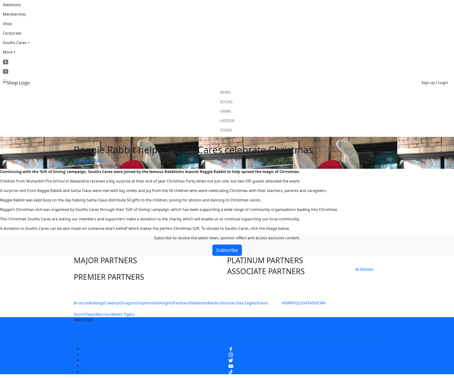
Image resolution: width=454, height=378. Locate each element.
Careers (193, 331)
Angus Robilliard (88, 160)
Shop (7, 23)
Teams (226, 130)
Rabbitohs (12, 4)
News (225, 92)
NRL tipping (299, 331)
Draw (225, 111)
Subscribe (227, 250)
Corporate (12, 33)
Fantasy (325, 331)
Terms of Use (134, 331)
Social (226, 101)
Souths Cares (14, 42)
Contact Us (233, 331)
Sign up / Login (434, 82)
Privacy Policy (166, 331)
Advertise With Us (266, 331)
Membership (14, 14)
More (8, 52)
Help (211, 331)
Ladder (227, 120)
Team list (83, 140)
